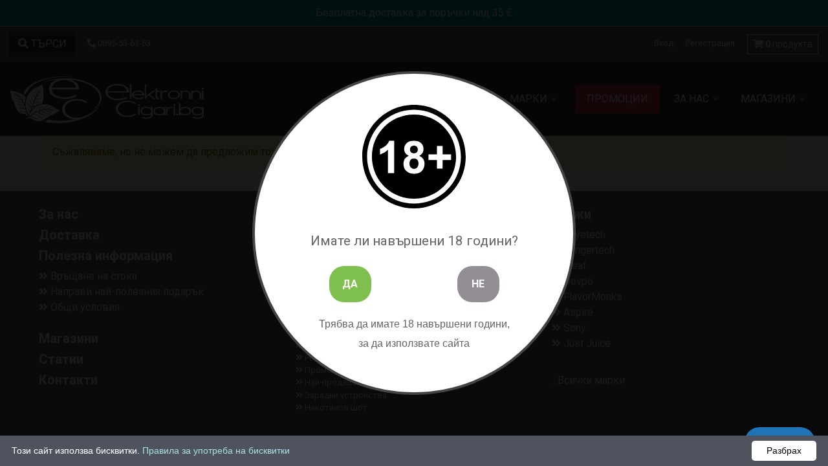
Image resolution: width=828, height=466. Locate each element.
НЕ (478, 284)
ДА (350, 284)
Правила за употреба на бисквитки (216, 450)
